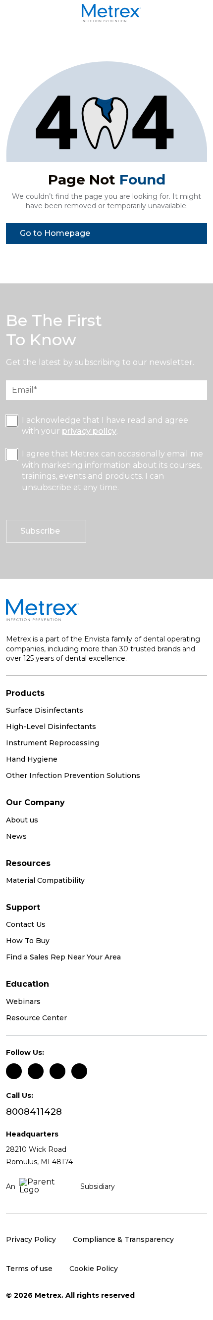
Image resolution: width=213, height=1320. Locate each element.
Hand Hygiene (31, 759)
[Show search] (195, 15)
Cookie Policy (93, 1268)
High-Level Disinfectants (51, 726)
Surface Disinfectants (44, 710)
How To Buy (28, 940)
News (16, 836)
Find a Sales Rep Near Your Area (63, 957)
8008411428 (34, 1112)
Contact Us (26, 924)
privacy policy (89, 431)
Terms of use (29, 1268)
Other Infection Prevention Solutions (73, 775)
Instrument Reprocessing (52, 742)
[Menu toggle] (24, 15)
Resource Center (36, 1017)
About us (22, 820)
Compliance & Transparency (123, 1239)
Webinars (23, 1001)
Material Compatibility (45, 880)
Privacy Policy (31, 1239)
